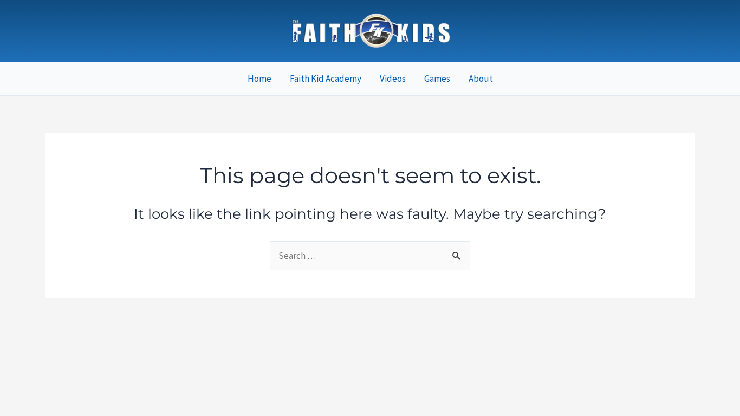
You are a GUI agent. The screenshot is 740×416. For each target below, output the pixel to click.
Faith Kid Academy (325, 78)
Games (437, 78)
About (481, 78)
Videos (393, 78)
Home (259, 78)
